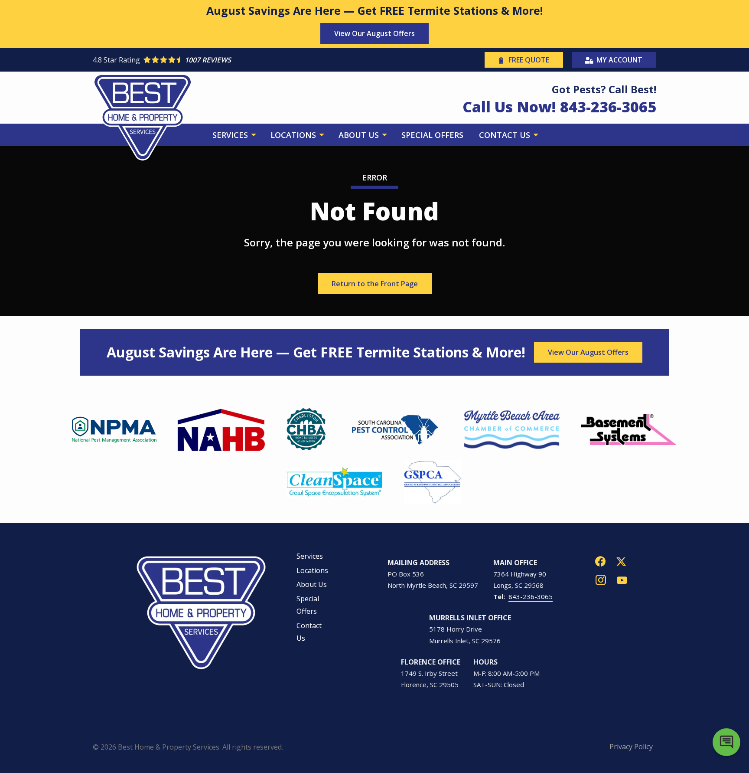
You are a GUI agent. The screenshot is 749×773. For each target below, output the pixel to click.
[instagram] (600, 579)
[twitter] (621, 561)
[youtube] (622, 579)
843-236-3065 (530, 596)
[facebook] (600, 561)
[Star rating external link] (233, 60)
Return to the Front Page (375, 283)
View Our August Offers (374, 33)
